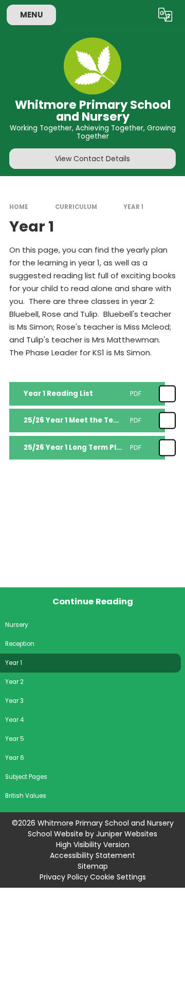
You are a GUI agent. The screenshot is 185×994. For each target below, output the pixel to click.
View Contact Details (92, 159)
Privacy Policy (64, 877)
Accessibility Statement (92, 855)
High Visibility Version (93, 844)
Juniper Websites (126, 834)
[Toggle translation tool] (165, 15)
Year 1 (133, 207)
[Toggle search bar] (140, 15)
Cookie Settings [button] (118, 877)
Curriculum (76, 207)
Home (18, 207)
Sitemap (93, 866)
